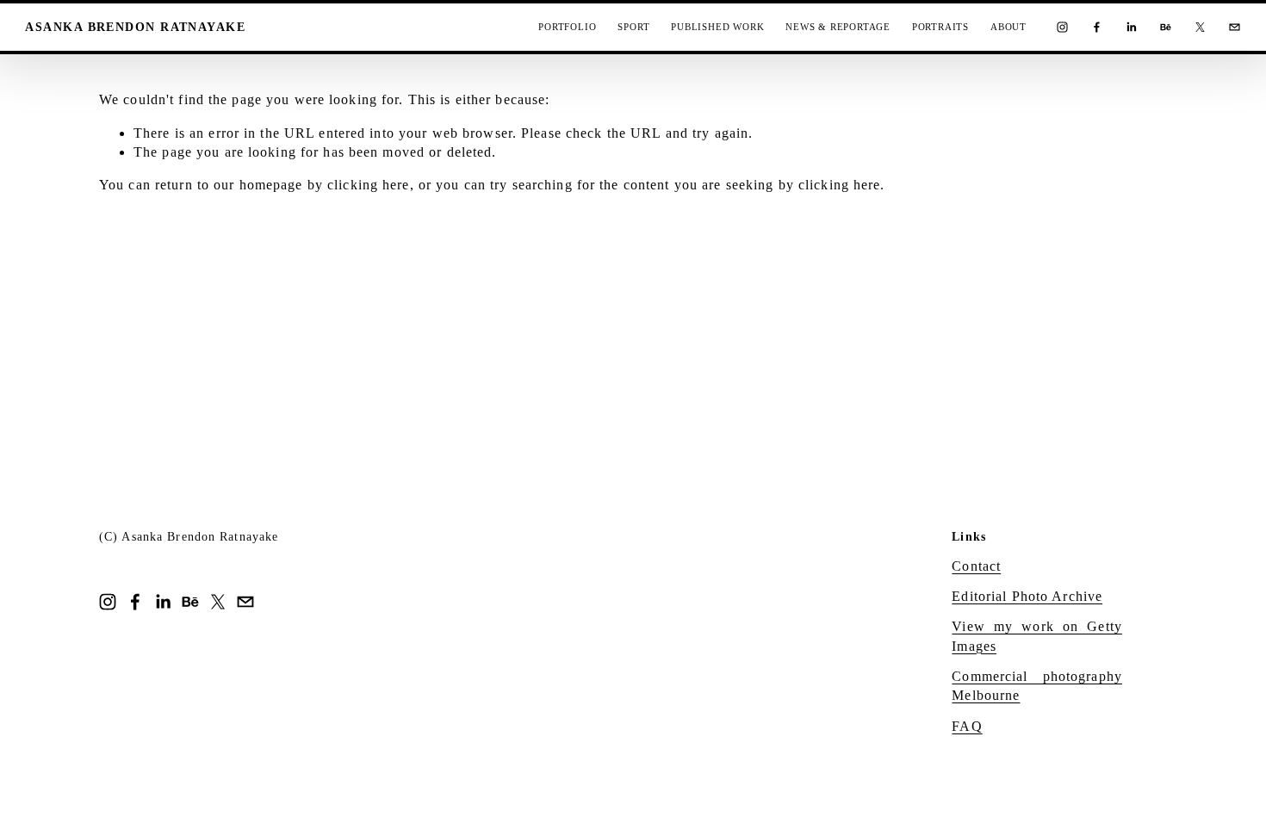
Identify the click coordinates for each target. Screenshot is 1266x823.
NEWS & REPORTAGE (838, 27)
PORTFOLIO (567, 27)
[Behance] (1165, 27)
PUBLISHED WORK (717, 27)
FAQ (967, 726)
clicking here (368, 184)
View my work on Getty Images (1037, 636)
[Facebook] (1096, 27)
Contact (976, 566)
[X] (1200, 27)
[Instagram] (1062, 27)
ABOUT (1008, 27)
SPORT (633, 27)
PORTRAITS (940, 27)
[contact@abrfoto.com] (1234, 27)
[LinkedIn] (1131, 27)
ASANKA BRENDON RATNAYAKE (135, 27)
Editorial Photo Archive (1027, 596)
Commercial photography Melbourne (1037, 685)
